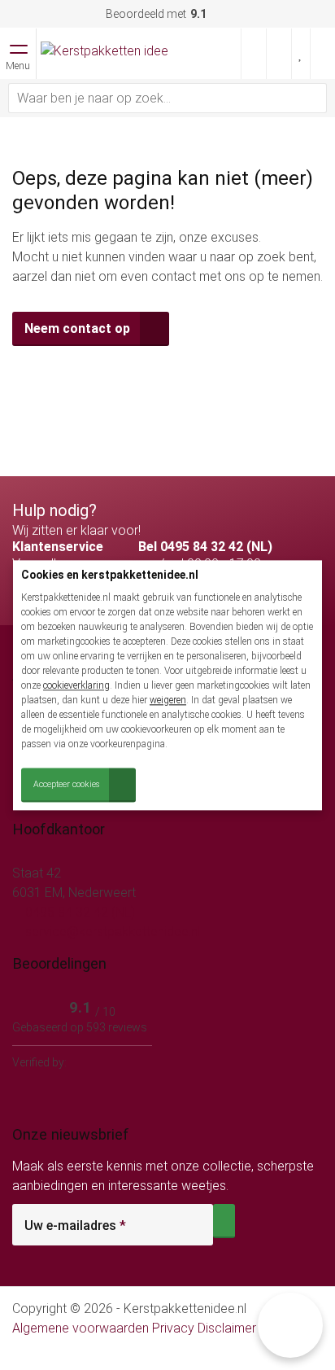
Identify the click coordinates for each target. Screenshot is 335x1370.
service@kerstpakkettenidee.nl (111, 931)
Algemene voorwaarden (80, 1328)
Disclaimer (227, 1328)
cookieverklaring (76, 685)
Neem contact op (77, 328)
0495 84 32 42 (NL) (78, 912)
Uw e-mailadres (75, 1225)
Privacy (173, 1328)
